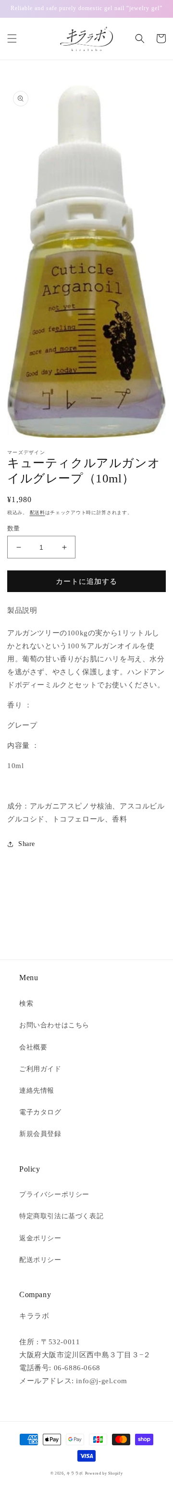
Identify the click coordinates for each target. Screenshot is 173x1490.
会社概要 (33, 1047)
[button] (12, 38)
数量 (13, 528)
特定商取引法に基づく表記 (61, 1216)
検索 (26, 1003)
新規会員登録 (40, 1133)
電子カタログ (40, 1112)
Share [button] (26, 843)
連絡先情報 (36, 1090)
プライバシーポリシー (54, 1194)
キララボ (74, 1473)
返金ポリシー (40, 1238)
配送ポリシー (40, 1259)
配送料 (37, 512)
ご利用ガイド (40, 1069)
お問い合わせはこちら (54, 1025)
